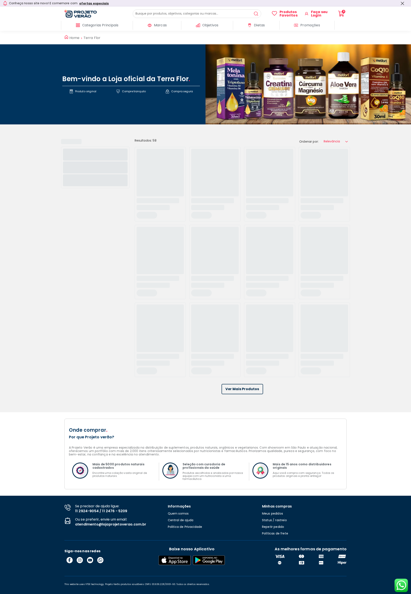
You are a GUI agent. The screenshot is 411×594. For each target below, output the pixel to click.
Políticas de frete (275, 533)
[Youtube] (90, 560)
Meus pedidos (272, 513)
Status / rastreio (274, 520)
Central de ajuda (181, 520)
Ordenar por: (309, 141)
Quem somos (178, 513)
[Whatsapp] (100, 560)
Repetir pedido (273, 527)
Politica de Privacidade (185, 527)
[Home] (98, 14)
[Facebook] (69, 560)
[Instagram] (80, 560)
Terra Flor (92, 38)
